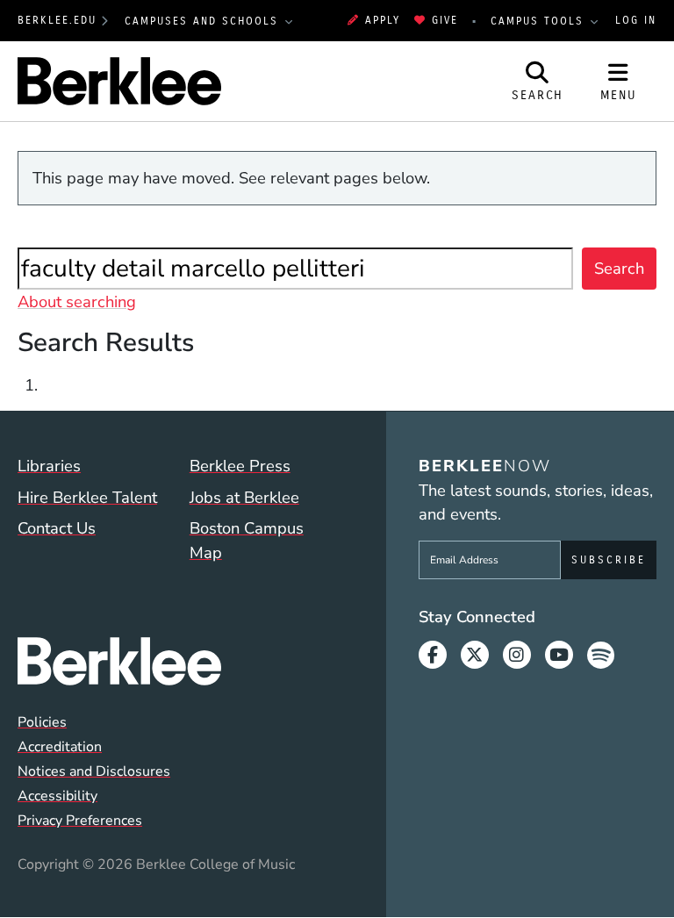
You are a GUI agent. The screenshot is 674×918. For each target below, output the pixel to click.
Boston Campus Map (247, 540)
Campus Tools (540, 21)
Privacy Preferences (80, 820)
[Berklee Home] (178, 661)
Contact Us (57, 528)
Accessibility (57, 796)
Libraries (49, 466)
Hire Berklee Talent (87, 497)
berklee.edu (57, 20)
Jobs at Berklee (244, 497)
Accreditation (60, 747)
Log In (635, 20)
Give (445, 20)
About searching (77, 301)
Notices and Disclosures (94, 771)
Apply (382, 20)
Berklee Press (240, 466)
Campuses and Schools (204, 21)
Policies (42, 722)
